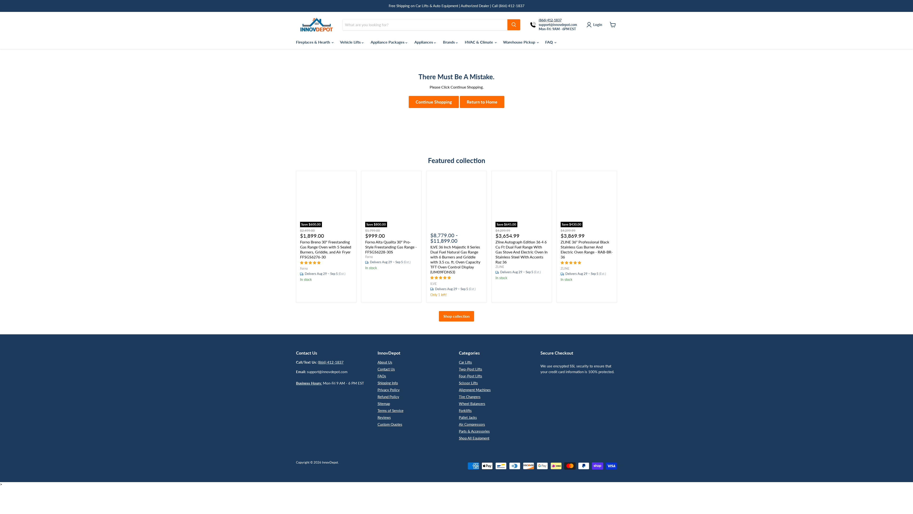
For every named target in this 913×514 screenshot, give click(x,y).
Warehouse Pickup (519, 42)
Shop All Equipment (474, 438)
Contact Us (386, 369)
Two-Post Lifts (470, 369)
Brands (449, 42)
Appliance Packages (388, 42)
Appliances (424, 42)
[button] (310, 262)
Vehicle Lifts (351, 42)
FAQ (549, 42)
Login (597, 24)
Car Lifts (465, 362)
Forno (304, 268)
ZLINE (499, 267)
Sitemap (384, 403)
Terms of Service (390, 410)
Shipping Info (388, 383)
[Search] (513, 24)
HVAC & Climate (479, 42)
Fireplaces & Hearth (313, 42)
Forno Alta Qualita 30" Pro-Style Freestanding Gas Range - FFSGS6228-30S (391, 247)
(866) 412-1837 (331, 362)
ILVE (433, 284)
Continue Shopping (434, 101)
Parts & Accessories (474, 431)
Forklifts (465, 410)
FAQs (382, 376)
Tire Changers (470, 397)
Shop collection (456, 316)
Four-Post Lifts (470, 376)
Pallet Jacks (468, 417)
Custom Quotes (390, 424)
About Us (385, 362)
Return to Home (482, 101)
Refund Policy (388, 397)
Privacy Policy (389, 390)
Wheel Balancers (472, 403)
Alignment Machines (475, 390)
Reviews (384, 417)
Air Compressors (472, 424)
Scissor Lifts (468, 383)
